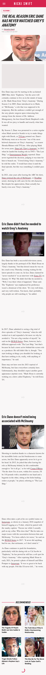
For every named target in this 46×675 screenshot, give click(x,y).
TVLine (22, 136)
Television (6, 11)
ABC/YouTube (38, 254)
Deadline (38, 177)
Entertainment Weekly (19, 154)
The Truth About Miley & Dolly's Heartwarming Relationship (34, 630)
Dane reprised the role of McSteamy (16, 177)
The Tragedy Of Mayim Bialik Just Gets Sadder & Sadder (11, 630)
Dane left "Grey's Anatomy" (26, 148)
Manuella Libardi (9, 29)
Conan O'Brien (36, 468)
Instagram (6, 521)
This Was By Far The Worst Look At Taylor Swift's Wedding (34, 661)
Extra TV (38, 275)
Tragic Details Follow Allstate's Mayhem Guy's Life (10, 661)
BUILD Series (17, 341)
